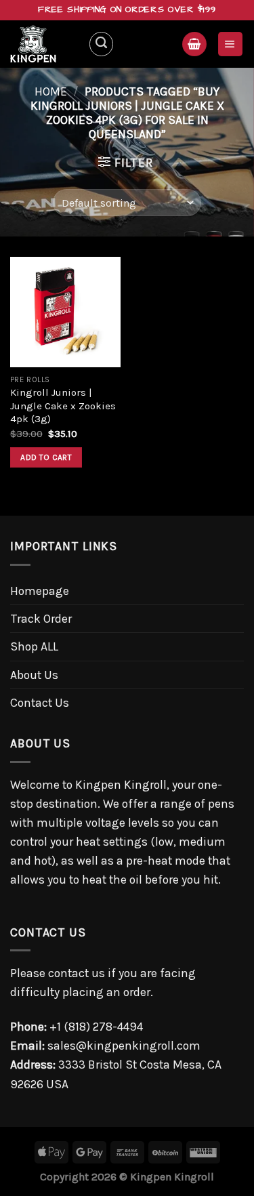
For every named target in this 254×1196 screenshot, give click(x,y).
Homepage (39, 591)
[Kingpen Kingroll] (44, 44)
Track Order (41, 618)
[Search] (101, 44)
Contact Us (39, 702)
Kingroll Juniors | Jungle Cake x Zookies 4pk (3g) (63, 405)
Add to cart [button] (46, 457)
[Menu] (230, 44)
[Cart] (194, 44)
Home (51, 91)
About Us (34, 675)
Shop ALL (34, 646)
